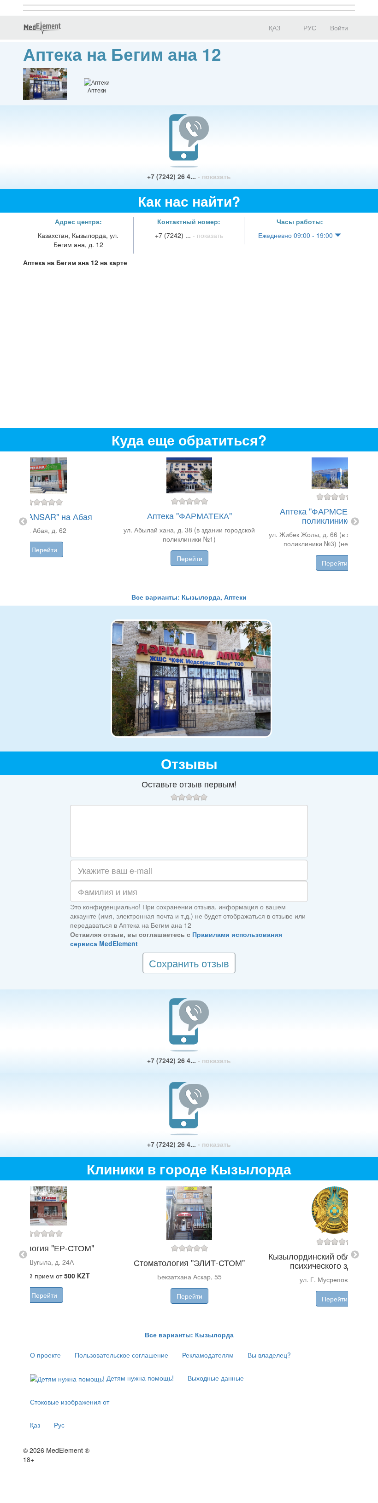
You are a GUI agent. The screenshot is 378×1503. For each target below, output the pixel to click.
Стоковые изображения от (69, 1401)
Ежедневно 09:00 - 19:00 (296, 235)
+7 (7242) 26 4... (189, 176)
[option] (189, 522)
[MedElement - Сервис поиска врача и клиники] (42, 27)
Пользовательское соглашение (121, 1354)
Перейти (44, 549)
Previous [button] (23, 521)
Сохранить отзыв (189, 963)
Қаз (35, 1424)
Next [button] (355, 521)
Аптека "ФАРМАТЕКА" (189, 515)
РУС (308, 27)
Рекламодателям (208, 1354)
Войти (339, 27)
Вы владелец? (269, 1354)
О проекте (45, 1354)
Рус (59, 1424)
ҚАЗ (273, 27)
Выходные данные (216, 1377)
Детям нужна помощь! (139, 1377)
